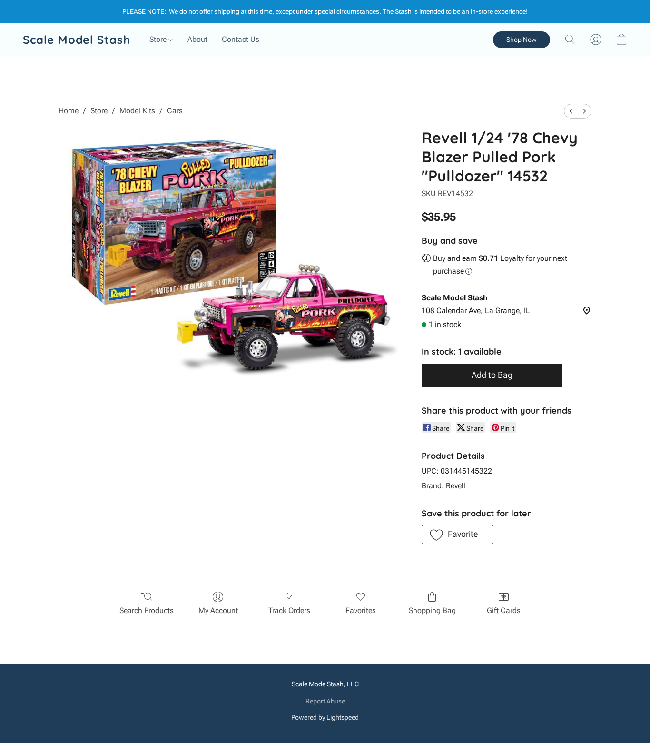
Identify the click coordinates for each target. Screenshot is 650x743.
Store (158, 39)
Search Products (146, 610)
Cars (175, 110)
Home (69, 110)
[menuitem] (571, 111)
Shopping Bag (432, 610)
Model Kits (137, 110)
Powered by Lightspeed (325, 717)
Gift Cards (504, 610)
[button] (76, 39)
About (197, 39)
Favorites (360, 610)
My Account (218, 610)
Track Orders (289, 610)
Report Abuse (325, 701)
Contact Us (240, 39)
